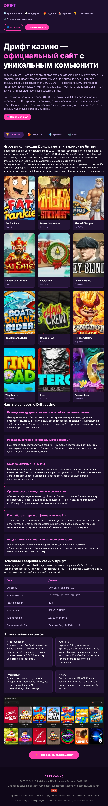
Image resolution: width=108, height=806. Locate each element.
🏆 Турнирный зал (83, 13)
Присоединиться (37, 27)
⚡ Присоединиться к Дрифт (54, 754)
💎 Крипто (55, 134)
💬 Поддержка (33, 13)
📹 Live (72, 134)
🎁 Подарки (49, 13)
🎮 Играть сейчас (17, 116)
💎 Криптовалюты (13, 13)
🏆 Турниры (13, 134)
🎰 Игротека (64, 13)
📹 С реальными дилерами (18, 19)
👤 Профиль (13, 27)
